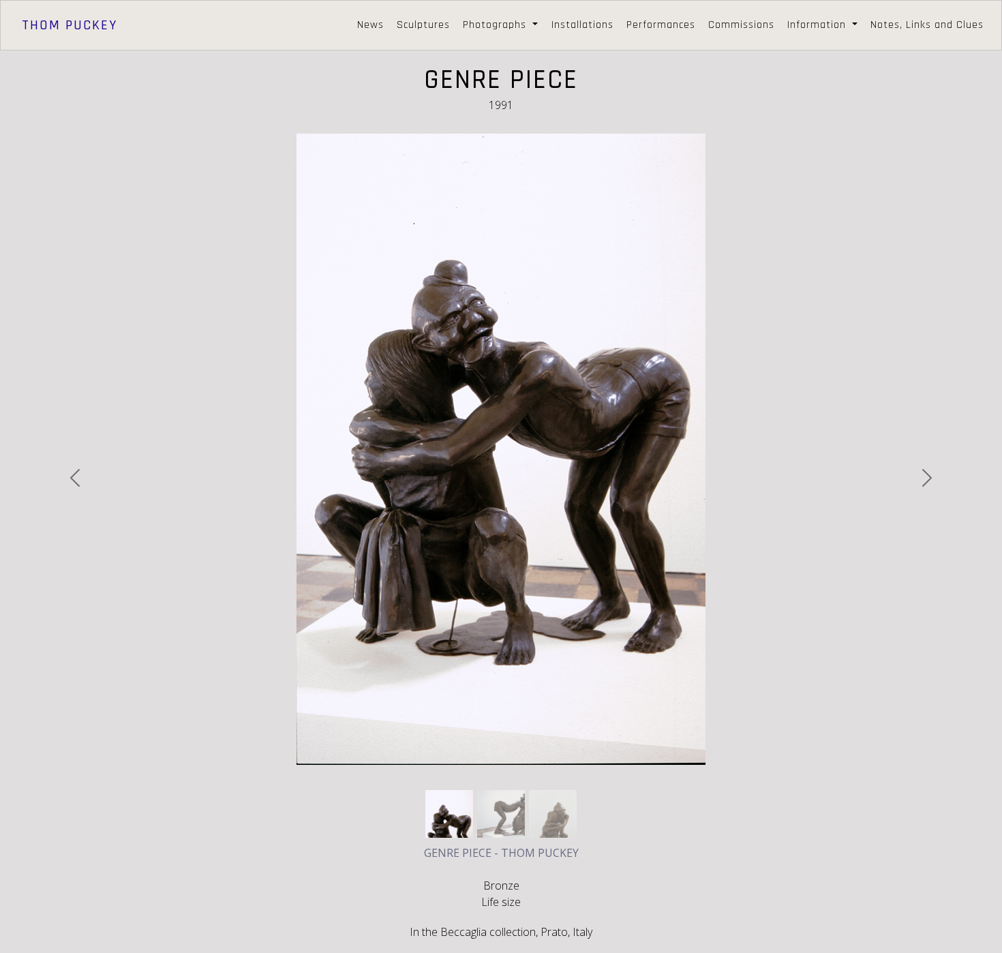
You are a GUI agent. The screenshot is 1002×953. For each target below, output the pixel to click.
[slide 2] (553, 814)
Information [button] (818, 25)
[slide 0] (449, 814)
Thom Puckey (69, 25)
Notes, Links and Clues (927, 25)
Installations (582, 25)
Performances (660, 25)
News (370, 25)
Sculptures (423, 25)
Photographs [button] (496, 25)
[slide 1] (501, 814)
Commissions (741, 25)
